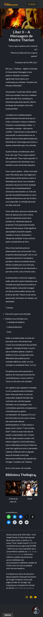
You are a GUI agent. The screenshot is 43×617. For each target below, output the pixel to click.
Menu (33, 4)
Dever (29, 499)
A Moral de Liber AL (13, 500)
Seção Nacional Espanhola (24, 588)
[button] (35, 476)
